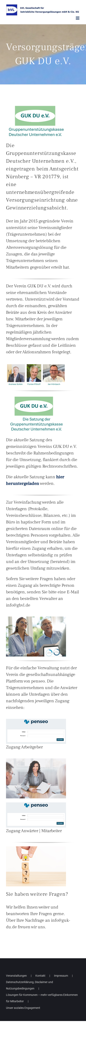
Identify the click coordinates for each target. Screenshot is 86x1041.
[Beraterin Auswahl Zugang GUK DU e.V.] (36, 760)
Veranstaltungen (16, 975)
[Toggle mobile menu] (78, 18)
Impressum (61, 975)
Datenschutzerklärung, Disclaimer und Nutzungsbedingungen (29, 985)
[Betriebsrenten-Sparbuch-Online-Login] (36, 720)
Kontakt (40, 975)
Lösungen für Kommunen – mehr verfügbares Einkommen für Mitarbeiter (42, 998)
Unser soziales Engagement (23, 1007)
